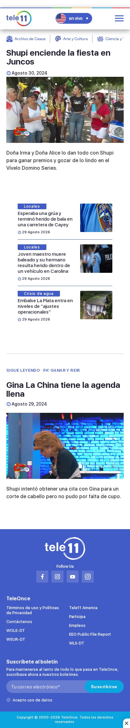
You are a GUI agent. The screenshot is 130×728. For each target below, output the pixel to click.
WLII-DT (76, 643)
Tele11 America (83, 607)
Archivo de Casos (30, 38)
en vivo (76, 18)
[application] (65, 110)
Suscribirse (104, 686)
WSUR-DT (15, 639)
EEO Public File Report (90, 634)
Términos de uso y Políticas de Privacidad (32, 610)
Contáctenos (19, 621)
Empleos (77, 625)
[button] (65, 445)
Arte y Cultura (75, 38)
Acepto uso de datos (32, 700)
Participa (77, 616)
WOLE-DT (15, 630)
